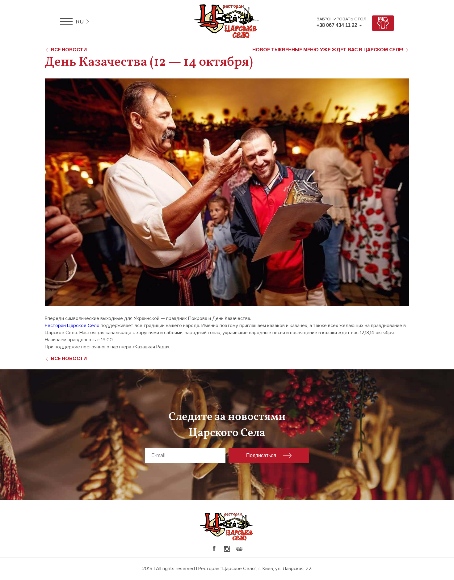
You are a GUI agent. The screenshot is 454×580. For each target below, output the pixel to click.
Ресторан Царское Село (72, 325)
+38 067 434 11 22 (337, 25)
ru (80, 22)
